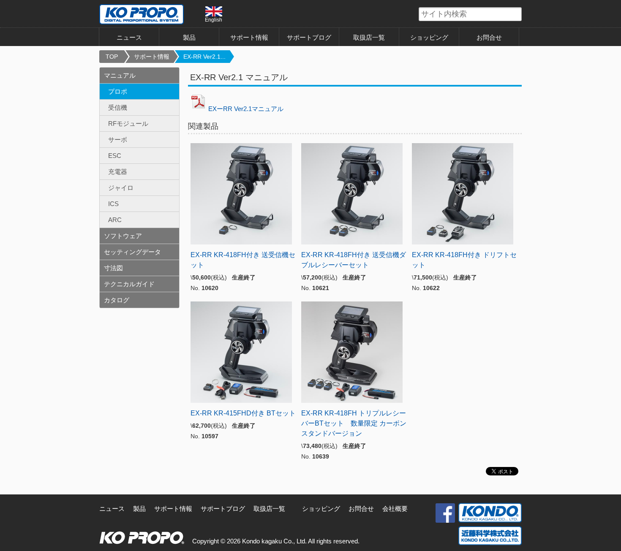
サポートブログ (309, 37)
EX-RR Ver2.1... (204, 56)
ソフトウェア (123, 235)
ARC (115, 219)
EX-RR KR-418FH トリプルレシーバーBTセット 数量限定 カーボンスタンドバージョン (353, 423)
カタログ (116, 300)
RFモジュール (128, 123)
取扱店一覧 (369, 37)
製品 (139, 508)
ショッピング (429, 37)
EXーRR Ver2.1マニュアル (245, 108)
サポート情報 (249, 37)
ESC (114, 155)
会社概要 (395, 508)
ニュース (129, 37)
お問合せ (489, 37)
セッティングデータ (132, 251)
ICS (113, 203)
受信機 (117, 107)
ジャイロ (120, 187)
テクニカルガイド (129, 284)
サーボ (117, 139)
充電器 (117, 171)
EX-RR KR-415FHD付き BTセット (243, 413)
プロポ (117, 91)
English (213, 19)
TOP (112, 56)
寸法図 (113, 267)
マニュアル (120, 75)
